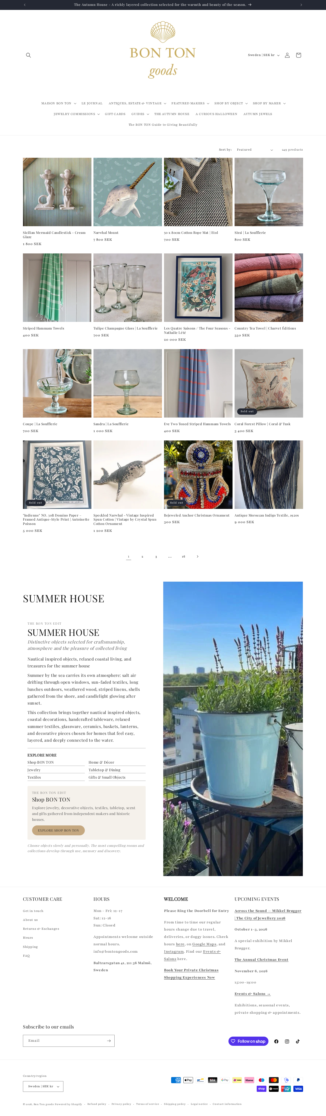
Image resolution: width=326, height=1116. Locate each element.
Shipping (30, 947)
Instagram (174, 951)
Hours (28, 938)
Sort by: (225, 150)
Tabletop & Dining (104, 769)
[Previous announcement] (24, 5)
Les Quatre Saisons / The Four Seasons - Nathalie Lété (197, 330)
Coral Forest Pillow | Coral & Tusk (262, 424)
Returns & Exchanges (41, 928)
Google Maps (204, 943)
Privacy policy (121, 1104)
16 (183, 556)
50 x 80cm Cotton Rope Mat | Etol (191, 233)
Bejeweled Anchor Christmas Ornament (197, 515)
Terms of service (147, 1104)
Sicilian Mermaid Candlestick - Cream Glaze (54, 235)
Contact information (227, 1104)
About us (30, 920)
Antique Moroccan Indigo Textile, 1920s (267, 515)
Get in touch (33, 911)
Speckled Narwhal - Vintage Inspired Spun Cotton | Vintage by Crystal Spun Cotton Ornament (124, 519)
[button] (28, 55)
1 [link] (129, 556)
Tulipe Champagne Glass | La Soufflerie (125, 328)
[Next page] (197, 556)
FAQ (26, 955)
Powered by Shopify (68, 1104)
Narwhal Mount (106, 233)
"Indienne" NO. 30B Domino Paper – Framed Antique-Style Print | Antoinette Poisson (56, 519)
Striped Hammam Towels (43, 328)
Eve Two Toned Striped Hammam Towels (197, 424)
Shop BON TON (41, 762)
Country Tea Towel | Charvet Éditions (265, 328)
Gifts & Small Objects (107, 777)
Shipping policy (175, 1104)
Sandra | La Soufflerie (111, 424)
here (180, 943)
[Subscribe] (108, 1041)
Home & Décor (101, 762)
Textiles (34, 777)
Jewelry (34, 769)
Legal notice (199, 1104)
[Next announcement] (301, 5)
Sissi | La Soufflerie (250, 233)
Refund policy (96, 1104)
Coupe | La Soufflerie (40, 424)
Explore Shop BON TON (58, 830)
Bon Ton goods (44, 1104)
